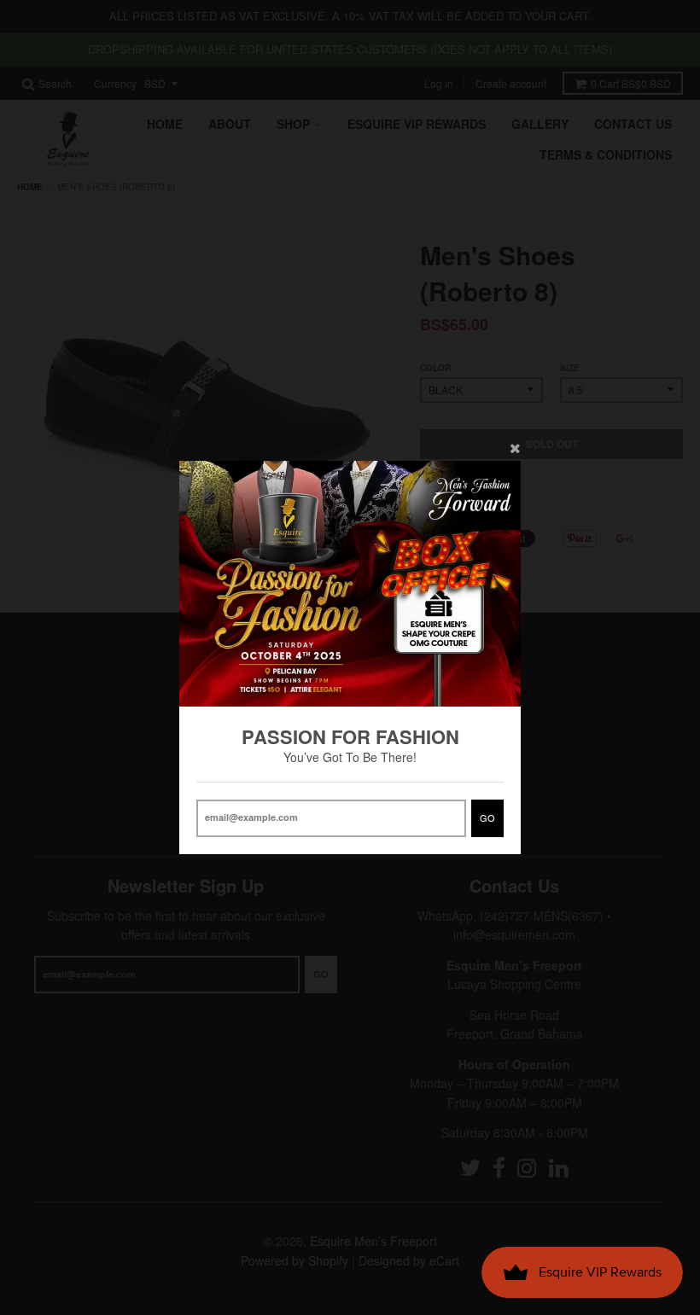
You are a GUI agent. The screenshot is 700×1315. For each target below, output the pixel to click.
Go (487, 817)
